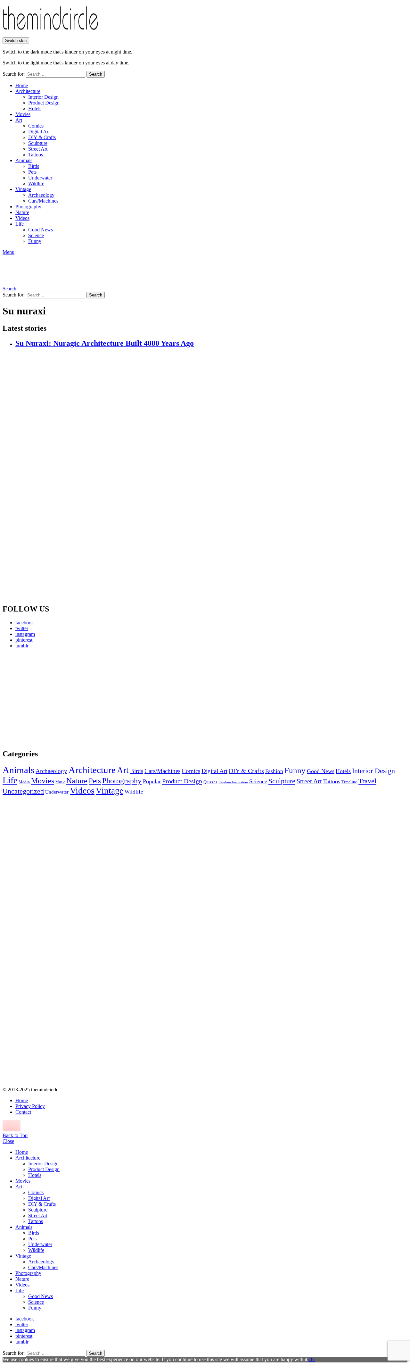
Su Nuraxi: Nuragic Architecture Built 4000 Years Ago (104, 343)
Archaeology (41, 195)
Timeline (349, 782)
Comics (36, 126)
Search (95, 74)
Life (19, 224)
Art (18, 120)
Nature (22, 212)
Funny (34, 241)
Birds (33, 166)
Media (24, 781)
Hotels (34, 108)
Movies (22, 114)
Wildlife (36, 183)
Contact (23, 1112)
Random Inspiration (233, 782)
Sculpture (37, 143)
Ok (311, 1359)
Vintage (23, 189)
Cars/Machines (43, 201)
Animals (23, 160)
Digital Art (39, 131)
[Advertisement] (62, 699)
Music (60, 782)
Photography (28, 206)
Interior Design (43, 97)
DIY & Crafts (42, 137)
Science (36, 235)
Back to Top (15, 1135)
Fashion (274, 771)
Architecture (27, 91)
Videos (22, 218)
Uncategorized (23, 791)
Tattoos (35, 154)
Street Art (37, 149)
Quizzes (210, 781)
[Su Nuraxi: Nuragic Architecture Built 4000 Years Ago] (211, 476)
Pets (32, 172)
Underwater (40, 177)
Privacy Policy (30, 1106)
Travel (367, 781)
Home (21, 85)
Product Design (44, 102)
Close (8, 1141)
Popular (152, 781)
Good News (40, 229)
